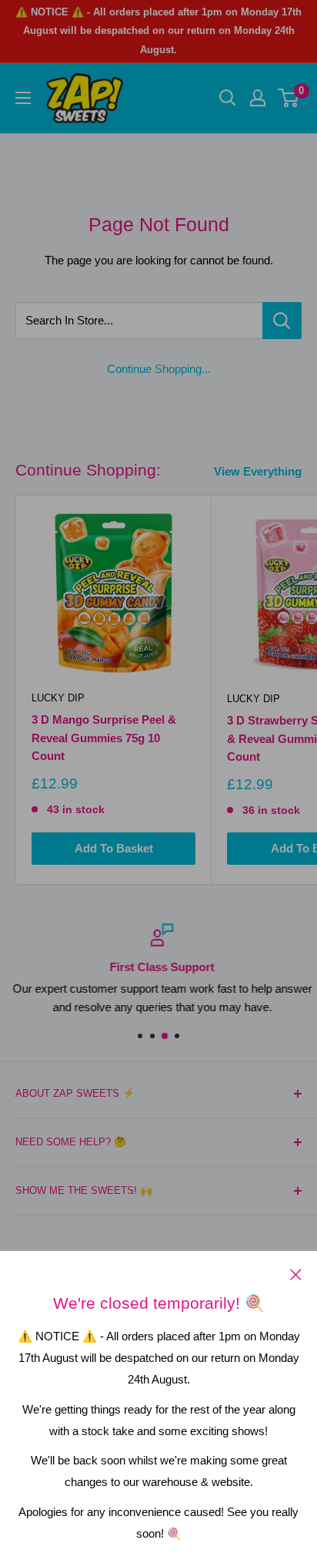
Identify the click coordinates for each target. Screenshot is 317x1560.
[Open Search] (227, 97)
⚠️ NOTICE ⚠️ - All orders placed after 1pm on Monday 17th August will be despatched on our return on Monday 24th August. (158, 30)
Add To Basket (114, 848)
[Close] (296, 1274)
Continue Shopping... (159, 368)
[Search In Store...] (282, 320)
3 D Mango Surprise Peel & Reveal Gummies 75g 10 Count (104, 737)
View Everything (258, 471)
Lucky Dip (58, 698)
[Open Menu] (23, 98)
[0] (289, 98)
